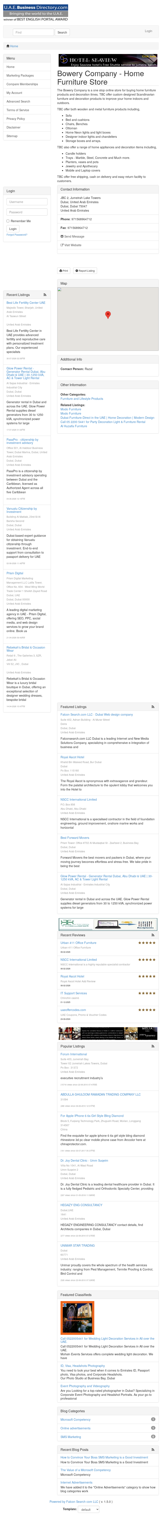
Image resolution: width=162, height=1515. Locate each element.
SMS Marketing (71, 1437)
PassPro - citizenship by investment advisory (22, 441)
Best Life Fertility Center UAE (26, 302)
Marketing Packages (20, 75)
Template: (70, 1509)
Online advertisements (75, 1428)
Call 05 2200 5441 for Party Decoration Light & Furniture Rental (103, 422)
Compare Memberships (22, 84)
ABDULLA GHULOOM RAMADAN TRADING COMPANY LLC (101, 1094)
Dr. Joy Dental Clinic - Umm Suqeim (84, 1160)
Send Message (73, 236)
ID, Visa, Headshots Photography (83, 1366)
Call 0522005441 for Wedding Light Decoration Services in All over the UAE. (107, 1340)
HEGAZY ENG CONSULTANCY (81, 1205)
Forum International (74, 1054)
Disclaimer (13, 127)
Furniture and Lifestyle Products (82, 398)
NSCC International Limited (79, 799)
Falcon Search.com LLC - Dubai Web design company (97, 714)
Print (65, 270)
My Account (14, 93)
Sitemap (12, 136)
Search (62, 32)
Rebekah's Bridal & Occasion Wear (26, 649)
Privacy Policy (16, 118)
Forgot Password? (17, 234)
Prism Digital (15, 573)
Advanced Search (18, 101)
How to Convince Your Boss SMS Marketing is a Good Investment (104, 1457)
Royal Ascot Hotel (72, 757)
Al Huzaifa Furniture (74, 426)
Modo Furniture (71, 409)
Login (148, 31)
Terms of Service (18, 110)
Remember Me (21, 221)
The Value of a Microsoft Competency (86, 1470)
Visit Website (72, 245)
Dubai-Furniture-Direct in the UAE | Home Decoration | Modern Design (107, 417)
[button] (108, 315)
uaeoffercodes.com (73, 1010)
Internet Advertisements (76, 1482)
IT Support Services (74, 993)
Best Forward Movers (75, 837)
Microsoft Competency (75, 1419)
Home (14, 46)
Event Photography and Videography (85, 1386)
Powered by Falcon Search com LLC (74, 1501)
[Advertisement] (27, 166)
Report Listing (86, 270)
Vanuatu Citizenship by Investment (22, 510)
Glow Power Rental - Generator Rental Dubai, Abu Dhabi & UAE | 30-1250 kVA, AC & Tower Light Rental (26, 373)
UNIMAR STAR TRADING (78, 1245)
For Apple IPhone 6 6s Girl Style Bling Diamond (92, 1116)
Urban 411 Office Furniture (78, 943)
